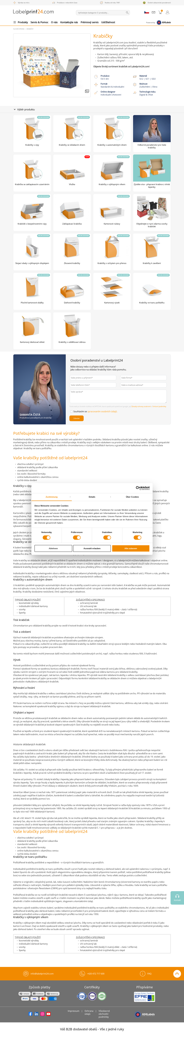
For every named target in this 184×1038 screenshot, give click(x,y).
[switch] (77, 537)
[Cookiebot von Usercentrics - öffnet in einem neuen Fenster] (138, 488)
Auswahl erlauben (92, 548)
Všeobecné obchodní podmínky (104, 1013)
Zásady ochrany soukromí (141, 406)
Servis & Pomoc (39, 22)
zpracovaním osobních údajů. (102, 411)
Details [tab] (92, 497)
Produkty (23, 22)
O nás (54, 22)
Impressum (73, 1010)
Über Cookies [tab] (132, 497)
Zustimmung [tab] (52, 497)
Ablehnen (53, 548)
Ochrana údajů (89, 1012)
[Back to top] (177, 973)
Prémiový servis (90, 22)
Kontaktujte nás (69, 22)
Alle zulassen (130, 548)
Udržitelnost (108, 22)
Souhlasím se (95, 411)
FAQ (149, 973)
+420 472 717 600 (95, 973)
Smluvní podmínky (159, 406)
